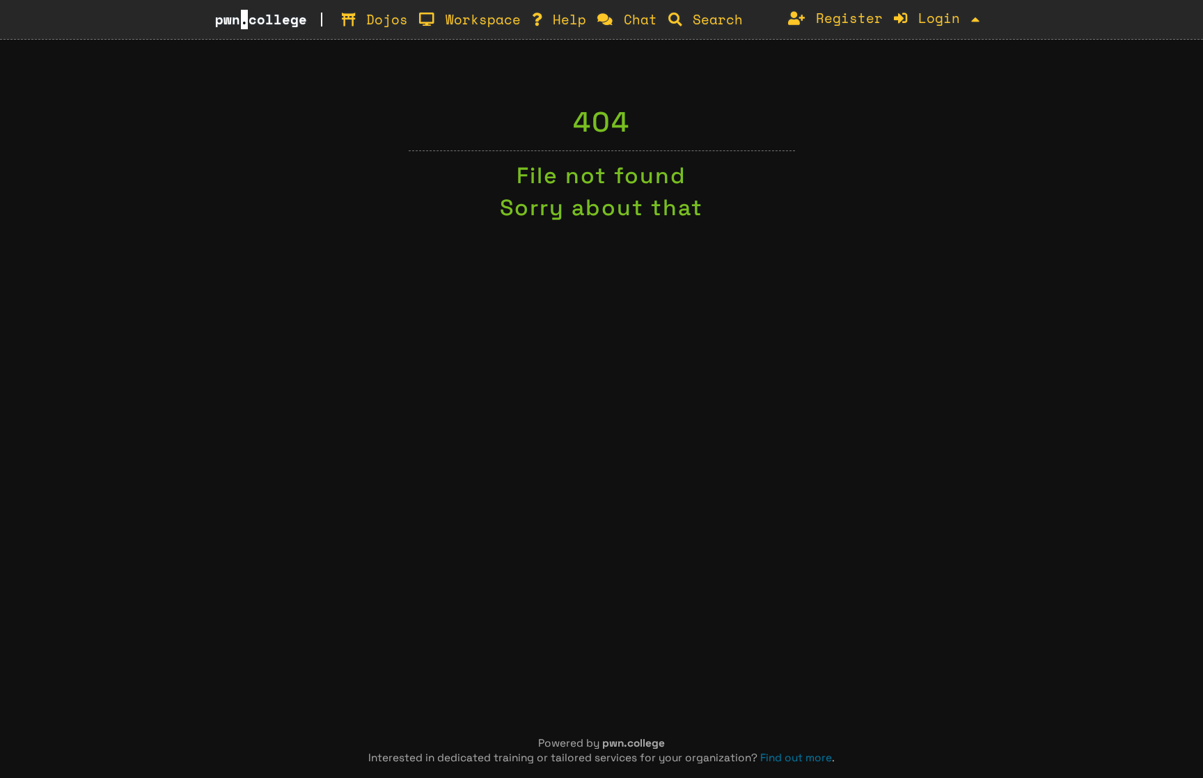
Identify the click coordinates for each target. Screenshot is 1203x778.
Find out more (796, 757)
